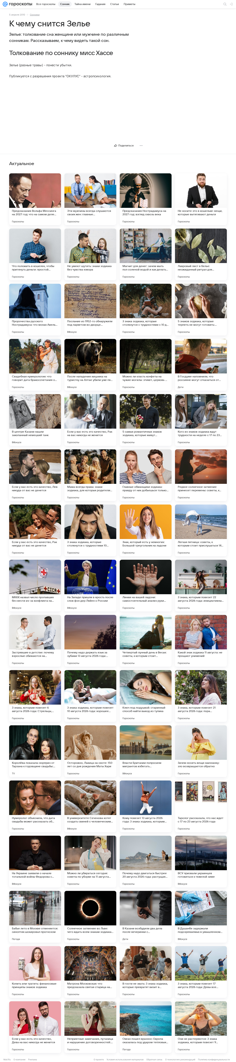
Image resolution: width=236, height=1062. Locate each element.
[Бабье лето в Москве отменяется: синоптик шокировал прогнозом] (35, 917)
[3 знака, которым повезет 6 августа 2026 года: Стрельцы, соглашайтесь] (35, 696)
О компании (19, 1059)
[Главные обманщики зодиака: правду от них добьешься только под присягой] (146, 475)
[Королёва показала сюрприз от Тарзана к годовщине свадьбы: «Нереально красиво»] (35, 751)
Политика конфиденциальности (214, 1059)
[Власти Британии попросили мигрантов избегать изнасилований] (146, 751)
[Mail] (5, 4)
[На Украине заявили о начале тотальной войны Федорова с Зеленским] (35, 861)
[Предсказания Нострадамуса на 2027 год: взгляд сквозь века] (146, 199)
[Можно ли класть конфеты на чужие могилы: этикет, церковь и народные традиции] (146, 365)
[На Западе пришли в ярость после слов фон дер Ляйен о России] (90, 585)
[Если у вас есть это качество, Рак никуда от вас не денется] (35, 530)
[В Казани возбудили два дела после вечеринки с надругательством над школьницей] (146, 917)
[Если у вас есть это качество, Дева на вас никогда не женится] (35, 1027)
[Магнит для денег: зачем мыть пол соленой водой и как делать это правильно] (146, 254)
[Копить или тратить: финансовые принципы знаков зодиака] (35, 972)
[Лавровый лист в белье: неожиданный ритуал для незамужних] (201, 254)
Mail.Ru (7, 1059)
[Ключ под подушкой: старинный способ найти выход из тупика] (146, 696)
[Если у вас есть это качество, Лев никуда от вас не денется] (35, 475)
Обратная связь (154, 1059)
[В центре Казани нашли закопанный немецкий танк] (35, 420)
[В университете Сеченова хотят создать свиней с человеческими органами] (90, 806)
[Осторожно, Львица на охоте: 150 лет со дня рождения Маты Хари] (90, 751)
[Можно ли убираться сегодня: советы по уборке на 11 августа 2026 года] (90, 861)
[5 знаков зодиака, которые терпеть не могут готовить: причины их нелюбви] (201, 309)
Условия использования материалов (125, 1059)
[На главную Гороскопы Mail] (20, 4)
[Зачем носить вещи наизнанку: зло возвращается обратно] (201, 751)
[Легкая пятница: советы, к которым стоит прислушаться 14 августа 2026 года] (201, 530)
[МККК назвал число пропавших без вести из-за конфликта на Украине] (35, 585)
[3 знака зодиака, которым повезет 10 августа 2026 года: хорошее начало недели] (90, 696)
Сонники (35, 14)
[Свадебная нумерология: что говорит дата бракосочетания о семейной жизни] (35, 365)
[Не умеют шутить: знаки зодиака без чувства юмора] (90, 254)
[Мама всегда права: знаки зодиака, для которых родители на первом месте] (90, 475)
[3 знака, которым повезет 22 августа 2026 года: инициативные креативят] (201, 585)
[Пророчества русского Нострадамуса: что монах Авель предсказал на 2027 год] (35, 309)
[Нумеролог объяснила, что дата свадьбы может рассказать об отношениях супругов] (35, 806)
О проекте (99, 1059)
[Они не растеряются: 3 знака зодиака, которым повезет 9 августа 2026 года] (201, 1027)
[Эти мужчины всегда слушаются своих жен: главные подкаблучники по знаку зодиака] (90, 199)
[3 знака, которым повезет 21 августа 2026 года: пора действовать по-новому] (201, 696)
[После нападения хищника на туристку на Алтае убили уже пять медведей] (90, 365)
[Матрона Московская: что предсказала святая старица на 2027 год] (90, 972)
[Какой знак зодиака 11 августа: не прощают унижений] (201, 641)
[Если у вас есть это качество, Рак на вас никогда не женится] (90, 420)
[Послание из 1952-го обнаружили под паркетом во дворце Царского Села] (90, 309)
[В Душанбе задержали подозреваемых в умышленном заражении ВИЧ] (201, 917)
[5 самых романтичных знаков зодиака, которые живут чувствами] (146, 420)
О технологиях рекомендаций (180, 1059)
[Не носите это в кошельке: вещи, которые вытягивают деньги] (201, 199)
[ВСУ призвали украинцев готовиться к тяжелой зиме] (201, 861)
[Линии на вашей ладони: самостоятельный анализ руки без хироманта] (146, 585)
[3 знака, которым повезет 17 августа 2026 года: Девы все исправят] (201, 972)
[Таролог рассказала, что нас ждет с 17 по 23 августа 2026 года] (201, 806)
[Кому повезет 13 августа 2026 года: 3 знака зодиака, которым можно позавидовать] (146, 806)
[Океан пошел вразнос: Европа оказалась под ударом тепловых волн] (146, 1027)
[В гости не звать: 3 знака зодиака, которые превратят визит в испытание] (146, 972)
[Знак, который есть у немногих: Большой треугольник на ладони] (146, 530)
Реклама (32, 1059)
